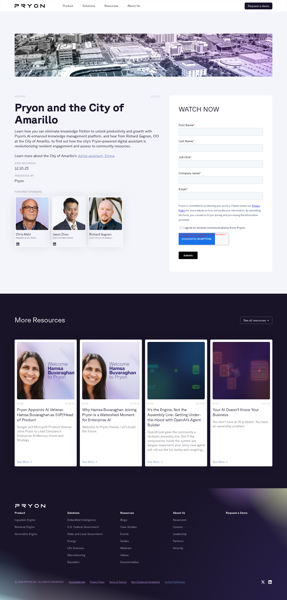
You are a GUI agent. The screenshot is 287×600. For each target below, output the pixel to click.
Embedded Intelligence (81, 519)
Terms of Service (118, 582)
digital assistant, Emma (96, 156)
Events (124, 534)
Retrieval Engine (25, 526)
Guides (124, 541)
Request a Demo (236, 512)
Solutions (73, 512)
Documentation (129, 562)
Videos (124, 555)
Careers (178, 526)
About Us (179, 512)
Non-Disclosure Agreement (145, 582)
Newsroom (179, 519)
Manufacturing (76, 555)
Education (73, 562)
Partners (178, 541)
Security (178, 548)
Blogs (123, 519)
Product (20, 512)
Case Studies (128, 526)
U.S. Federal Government (83, 526)
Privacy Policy (97, 582)
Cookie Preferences (175, 582)
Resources (127, 512)
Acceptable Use (77, 582)
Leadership (179, 534)
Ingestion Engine (25, 519)
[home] (30, 6)
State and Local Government (84, 534)
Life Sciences (75, 548)
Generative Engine (26, 534)
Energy (71, 541)
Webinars (126, 548)
